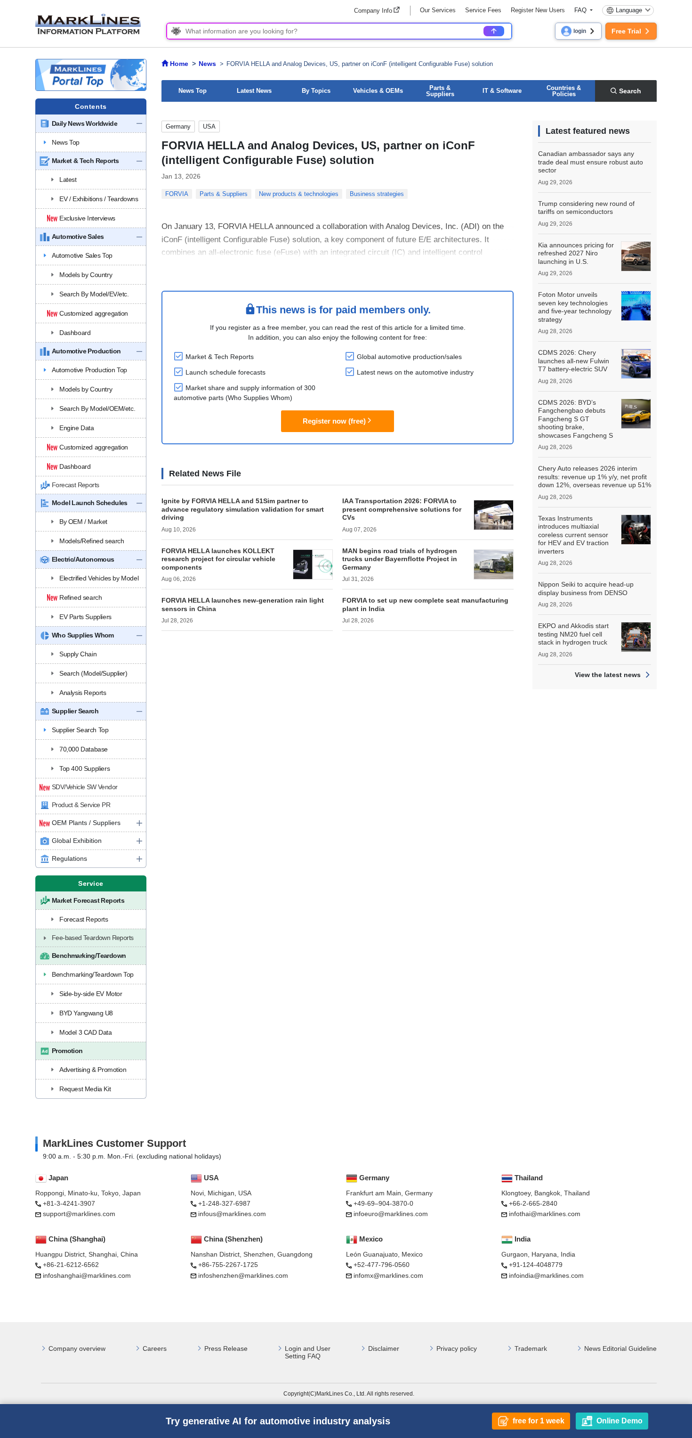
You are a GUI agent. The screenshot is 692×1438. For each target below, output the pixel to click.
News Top (192, 90)
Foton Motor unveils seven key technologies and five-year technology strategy (575, 307)
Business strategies (377, 193)
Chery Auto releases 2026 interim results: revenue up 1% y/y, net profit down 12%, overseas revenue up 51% (594, 477)
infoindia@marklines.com (546, 1275)
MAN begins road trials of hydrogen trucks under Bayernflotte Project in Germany (399, 559)
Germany (178, 126)
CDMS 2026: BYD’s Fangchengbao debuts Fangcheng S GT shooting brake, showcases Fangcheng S (575, 419)
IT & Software (502, 90)
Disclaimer (383, 1348)
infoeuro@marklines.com (391, 1213)
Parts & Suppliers (440, 91)
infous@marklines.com (232, 1213)
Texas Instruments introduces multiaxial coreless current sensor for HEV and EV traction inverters (573, 535)
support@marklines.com (79, 1213)
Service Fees (483, 10)
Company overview (76, 1348)
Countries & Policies (564, 91)
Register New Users (538, 10)
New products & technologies (298, 193)
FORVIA (176, 193)
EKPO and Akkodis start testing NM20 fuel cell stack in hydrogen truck (573, 634)
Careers (155, 1348)
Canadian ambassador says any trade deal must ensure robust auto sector (590, 162)
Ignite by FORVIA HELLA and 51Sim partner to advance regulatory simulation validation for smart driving (242, 509)
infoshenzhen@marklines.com (243, 1275)
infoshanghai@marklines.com (87, 1275)
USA (209, 126)
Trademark (531, 1348)
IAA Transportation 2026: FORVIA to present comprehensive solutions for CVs (401, 509)
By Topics (316, 90)
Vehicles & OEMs (378, 90)
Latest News (254, 90)
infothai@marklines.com (544, 1213)
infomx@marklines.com (388, 1275)
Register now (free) (334, 421)
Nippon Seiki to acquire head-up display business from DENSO (586, 588)
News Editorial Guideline (620, 1348)
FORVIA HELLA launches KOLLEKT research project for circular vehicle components (218, 559)
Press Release (226, 1348)
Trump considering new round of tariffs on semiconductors (586, 208)
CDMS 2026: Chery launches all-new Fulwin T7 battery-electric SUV (573, 361)
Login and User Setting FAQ (307, 1352)
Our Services (438, 10)
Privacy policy (456, 1348)
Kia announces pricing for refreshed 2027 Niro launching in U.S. (576, 253)
